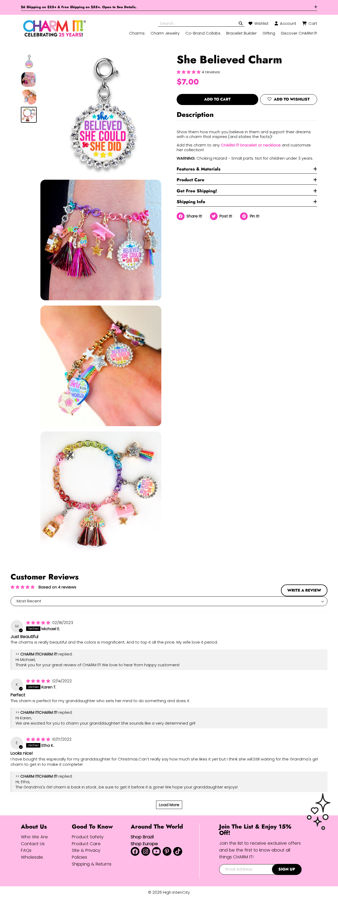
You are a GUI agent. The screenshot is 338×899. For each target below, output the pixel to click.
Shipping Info (191, 201)
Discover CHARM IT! (299, 33)
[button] (189, 72)
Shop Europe (144, 844)
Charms (137, 33)
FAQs (26, 850)
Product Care (190, 180)
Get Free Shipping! (197, 191)
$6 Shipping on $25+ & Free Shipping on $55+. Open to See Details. (79, 7)
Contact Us (33, 844)
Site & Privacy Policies (86, 853)
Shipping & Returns (91, 864)
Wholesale (32, 857)
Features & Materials (198, 169)
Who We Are (34, 837)
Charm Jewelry (165, 33)
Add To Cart (217, 99)
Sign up (286, 869)
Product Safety (88, 837)
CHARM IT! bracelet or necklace (251, 145)
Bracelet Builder (241, 33)
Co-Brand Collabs (202, 33)
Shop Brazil (142, 837)
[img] (38, 622)
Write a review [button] (304, 590)
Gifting (268, 33)
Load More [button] (169, 804)
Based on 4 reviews (57, 587)
